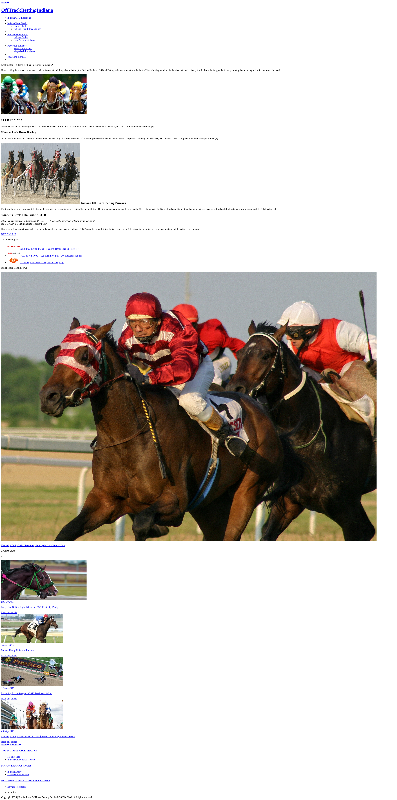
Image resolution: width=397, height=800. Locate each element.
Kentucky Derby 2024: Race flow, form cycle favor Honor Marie (33, 545)
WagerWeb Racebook (24, 51)
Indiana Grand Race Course (27, 29)
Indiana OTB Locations (19, 17)
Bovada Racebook (23, 48)
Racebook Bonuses (16, 57)
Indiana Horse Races (17, 34)
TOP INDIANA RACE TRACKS (19, 750)
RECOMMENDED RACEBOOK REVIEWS (25, 780)
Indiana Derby (21, 37)
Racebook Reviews (17, 45)
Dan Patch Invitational (25, 40)
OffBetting (27, 10)
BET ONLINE (8, 234)
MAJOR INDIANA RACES (16, 765)
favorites (11, 792)
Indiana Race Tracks (17, 23)
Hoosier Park (20, 26)
